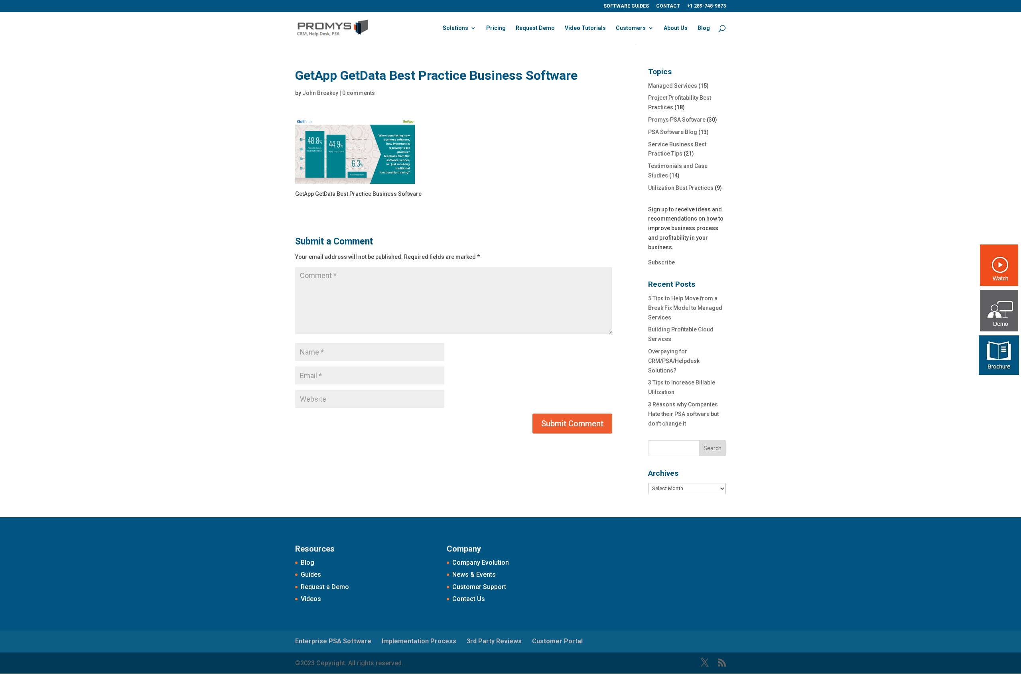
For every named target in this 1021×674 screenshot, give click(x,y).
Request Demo (535, 28)
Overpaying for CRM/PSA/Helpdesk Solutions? (674, 361)
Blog (704, 28)
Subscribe (661, 262)
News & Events (474, 574)
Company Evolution (480, 562)
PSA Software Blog (672, 132)
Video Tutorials (585, 28)
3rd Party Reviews (494, 641)
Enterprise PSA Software (333, 641)
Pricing (496, 28)
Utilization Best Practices (681, 188)
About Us (676, 28)
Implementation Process (419, 641)
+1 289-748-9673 (706, 6)
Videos (311, 599)
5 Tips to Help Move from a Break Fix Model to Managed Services (685, 308)
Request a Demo (325, 587)
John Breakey (320, 93)
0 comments (358, 93)
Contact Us (468, 599)
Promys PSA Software (677, 119)
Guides (311, 574)
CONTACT (668, 6)
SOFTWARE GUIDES (626, 6)
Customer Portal (557, 641)
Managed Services (672, 86)
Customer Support (479, 587)
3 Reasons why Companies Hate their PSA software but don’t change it (683, 414)
